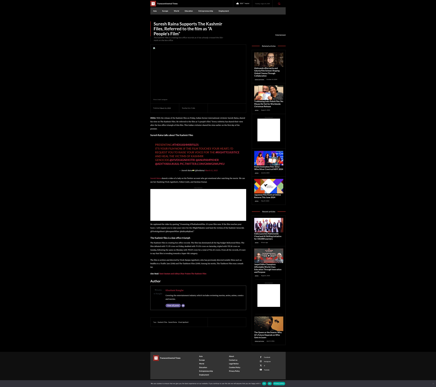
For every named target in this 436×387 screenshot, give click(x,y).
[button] (279, 3)
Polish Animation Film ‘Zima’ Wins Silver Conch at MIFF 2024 (268, 168)
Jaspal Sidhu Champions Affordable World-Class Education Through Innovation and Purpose (267, 268)
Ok (264, 383)
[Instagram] (261, 361)
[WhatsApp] (228, 108)
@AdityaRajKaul (167, 162)
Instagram (267, 361)
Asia (257, 110)
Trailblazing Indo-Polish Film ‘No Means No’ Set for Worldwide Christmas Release (268, 104)
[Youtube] (261, 370)
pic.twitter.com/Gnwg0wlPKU (202, 162)
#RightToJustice (227, 150)
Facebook (267, 357)
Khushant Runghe (174, 288)
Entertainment (280, 35)
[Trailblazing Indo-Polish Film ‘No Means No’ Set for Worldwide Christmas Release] (268, 92)
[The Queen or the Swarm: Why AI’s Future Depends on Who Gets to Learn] (268, 324)
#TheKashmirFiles (185, 143)
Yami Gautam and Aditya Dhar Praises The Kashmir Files (182, 272)
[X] (218, 108)
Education (259, 79)
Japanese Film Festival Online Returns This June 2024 (267, 196)
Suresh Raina (155, 177)
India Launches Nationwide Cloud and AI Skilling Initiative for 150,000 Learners (267, 236)
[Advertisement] (198, 203)
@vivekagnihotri (182, 158)
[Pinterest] (223, 108)
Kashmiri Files (162, 320)
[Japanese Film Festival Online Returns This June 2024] (268, 186)
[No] (433, 383)
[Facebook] (213, 108)
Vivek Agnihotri (183, 320)
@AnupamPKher (207, 158)
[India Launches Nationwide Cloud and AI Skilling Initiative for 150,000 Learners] (268, 225)
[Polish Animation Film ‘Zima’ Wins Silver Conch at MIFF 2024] (268, 158)
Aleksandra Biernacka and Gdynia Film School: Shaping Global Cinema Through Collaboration (267, 72)
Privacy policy (279, 383)
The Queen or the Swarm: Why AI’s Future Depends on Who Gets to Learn (268, 335)
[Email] (183, 304)
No (270, 383)
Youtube (266, 370)
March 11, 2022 (211, 169)
